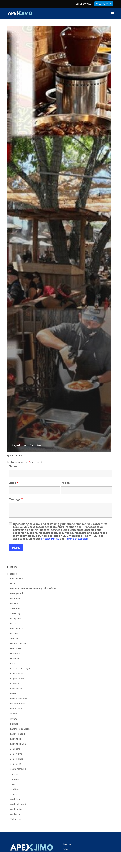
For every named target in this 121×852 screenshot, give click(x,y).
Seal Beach (15, 763)
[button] (112, 13)
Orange (13, 713)
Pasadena (15, 723)
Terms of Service (76, 538)
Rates (65, 849)
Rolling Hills (15, 738)
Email (13, 482)
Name (14, 466)
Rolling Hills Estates (19, 743)
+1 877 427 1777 (104, 3)
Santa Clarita (16, 753)
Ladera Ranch (16, 673)
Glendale (14, 638)
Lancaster (15, 683)
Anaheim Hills (16, 578)
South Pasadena (18, 768)
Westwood (15, 814)
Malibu (13, 693)
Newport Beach (17, 703)
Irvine (12, 663)
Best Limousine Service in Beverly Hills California (33, 588)
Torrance (14, 778)
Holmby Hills (16, 658)
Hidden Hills (15, 648)
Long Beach (16, 688)
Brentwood (15, 598)
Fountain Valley (17, 628)
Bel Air (13, 583)
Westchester (16, 809)
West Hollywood (18, 804)
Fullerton (14, 633)
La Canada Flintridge (20, 668)
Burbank (14, 603)
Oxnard (13, 718)
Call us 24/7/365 (83, 3)
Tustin (13, 784)
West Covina (16, 799)
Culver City (15, 613)
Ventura (14, 794)
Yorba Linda (16, 819)
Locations (12, 573)
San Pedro (15, 748)
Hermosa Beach (18, 643)
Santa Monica (16, 758)
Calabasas (15, 608)
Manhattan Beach (18, 698)
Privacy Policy (50, 538)
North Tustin (16, 708)
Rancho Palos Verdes (20, 728)
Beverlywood (16, 593)
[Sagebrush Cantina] (59, 239)
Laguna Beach (17, 678)
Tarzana (14, 773)
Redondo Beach (18, 733)
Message (16, 499)
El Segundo (15, 618)
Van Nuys (14, 789)
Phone (65, 482)
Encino (13, 623)
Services (67, 844)
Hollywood (15, 653)
